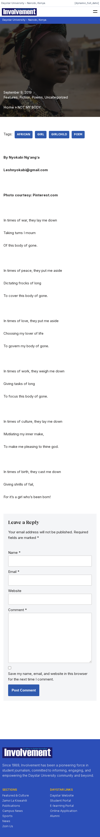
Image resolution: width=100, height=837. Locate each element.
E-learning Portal (62, 805)
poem (78, 134)
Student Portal (60, 800)
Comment (17, 610)
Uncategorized (56, 97)
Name (14, 552)
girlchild (59, 134)
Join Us (7, 826)
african (23, 134)
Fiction (25, 97)
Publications (11, 805)
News (6, 821)
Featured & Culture (15, 795)
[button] (95, 12)
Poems (37, 97)
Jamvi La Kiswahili (14, 800)
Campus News (12, 811)
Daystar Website (62, 795)
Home (8, 107)
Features (10, 97)
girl (40, 134)
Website (14, 591)
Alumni (55, 816)
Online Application (63, 811)
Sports (7, 816)
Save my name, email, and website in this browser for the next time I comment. (47, 676)
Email (13, 571)
